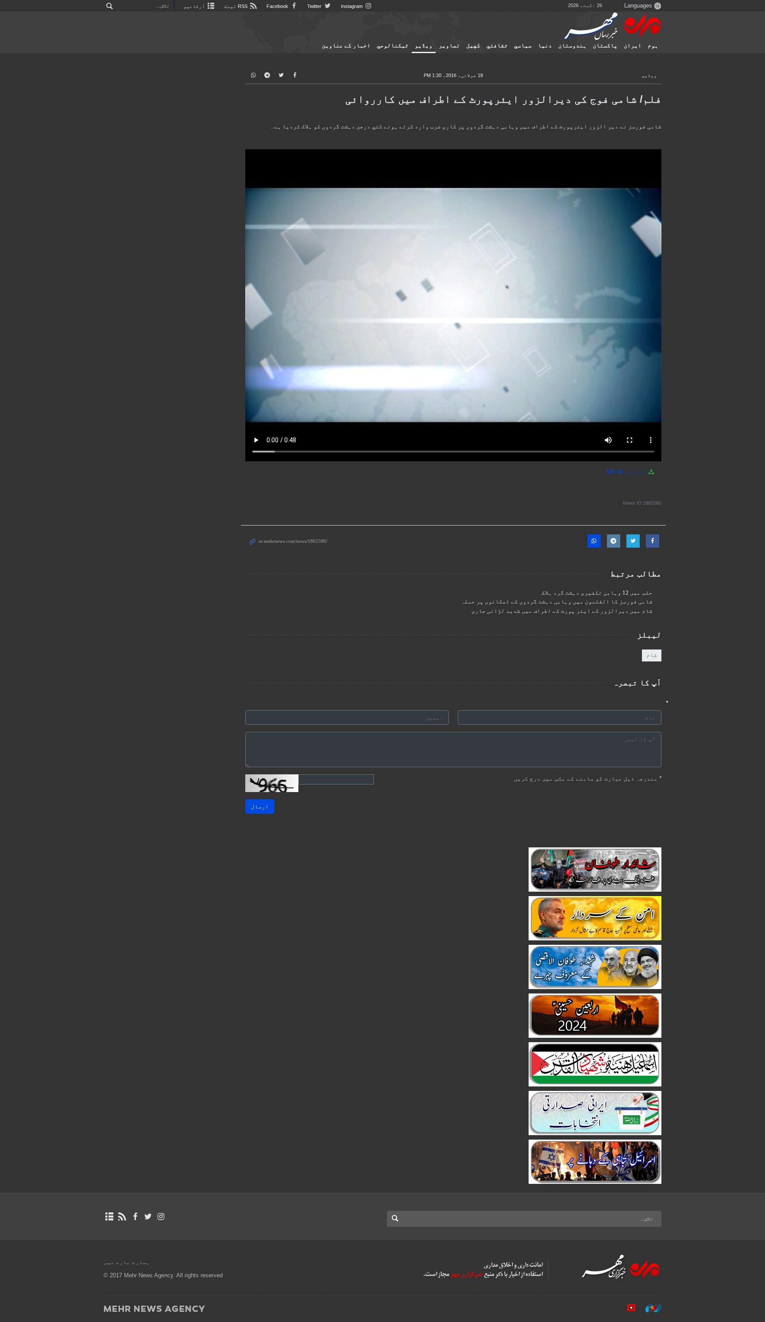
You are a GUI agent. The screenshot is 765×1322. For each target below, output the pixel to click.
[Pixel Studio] (626, 1308)
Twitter (315, 6)
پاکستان (605, 46)
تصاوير (449, 46)
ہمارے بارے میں (127, 1262)
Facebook (278, 6)
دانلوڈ (627, 471)
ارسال (260, 806)
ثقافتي (497, 46)
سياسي (523, 46)
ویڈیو (424, 46)
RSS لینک (236, 6)
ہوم (653, 46)
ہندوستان (572, 46)
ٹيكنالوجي (393, 46)
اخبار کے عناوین (346, 46)
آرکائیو (194, 6)
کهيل (473, 46)
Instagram (352, 6)
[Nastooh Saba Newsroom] (649, 1308)
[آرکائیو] (109, 1216)
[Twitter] (148, 1216)
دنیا (545, 46)
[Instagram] (160, 1216)
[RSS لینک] (122, 1216)
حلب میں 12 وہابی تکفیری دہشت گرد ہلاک (597, 593)
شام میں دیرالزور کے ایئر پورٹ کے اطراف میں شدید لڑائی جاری (562, 611)
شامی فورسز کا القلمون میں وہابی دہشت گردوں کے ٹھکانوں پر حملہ (557, 602)
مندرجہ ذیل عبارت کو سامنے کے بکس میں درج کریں (587, 778)
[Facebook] (134, 1216)
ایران (632, 46)
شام (651, 655)
